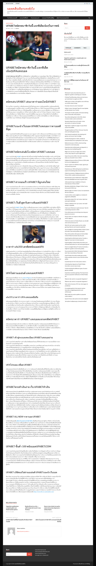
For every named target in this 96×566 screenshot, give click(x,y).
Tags (84, 48)
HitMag (88, 563)
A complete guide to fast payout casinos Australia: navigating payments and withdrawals (75, 290)
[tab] (68, 48)
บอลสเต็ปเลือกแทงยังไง (20, 8)
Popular (68, 48)
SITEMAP (17, 3)
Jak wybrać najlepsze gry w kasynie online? (76, 301)
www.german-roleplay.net (41, 555)
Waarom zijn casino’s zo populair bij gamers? (76, 279)
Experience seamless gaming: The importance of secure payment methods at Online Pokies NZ (76, 274)
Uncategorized (9, 23)
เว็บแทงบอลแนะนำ (35, 18)
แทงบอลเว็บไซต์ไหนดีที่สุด (48, 18)
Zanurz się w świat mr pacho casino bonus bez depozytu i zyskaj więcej (52, 507)
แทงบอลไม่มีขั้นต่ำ (24, 18)
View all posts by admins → (23, 531)
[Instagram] (89, 3)
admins (17, 28)
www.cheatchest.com (40, 553)
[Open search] (89, 18)
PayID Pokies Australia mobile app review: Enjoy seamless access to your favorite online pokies (76, 257)
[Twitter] (87, 3)
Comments (77, 48)
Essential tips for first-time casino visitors (75, 261)
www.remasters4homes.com (42, 551)
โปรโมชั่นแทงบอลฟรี (12, 18)
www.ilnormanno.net (40, 549)
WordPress (81, 563)
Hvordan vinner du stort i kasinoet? (74, 105)
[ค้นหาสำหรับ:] (77, 28)
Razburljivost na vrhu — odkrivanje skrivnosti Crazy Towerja (33, 507)
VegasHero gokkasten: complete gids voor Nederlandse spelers (12, 507)
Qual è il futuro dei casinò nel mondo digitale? (76, 298)
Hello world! (67, 52)
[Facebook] (85, 3)
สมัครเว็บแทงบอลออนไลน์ (63, 18)
